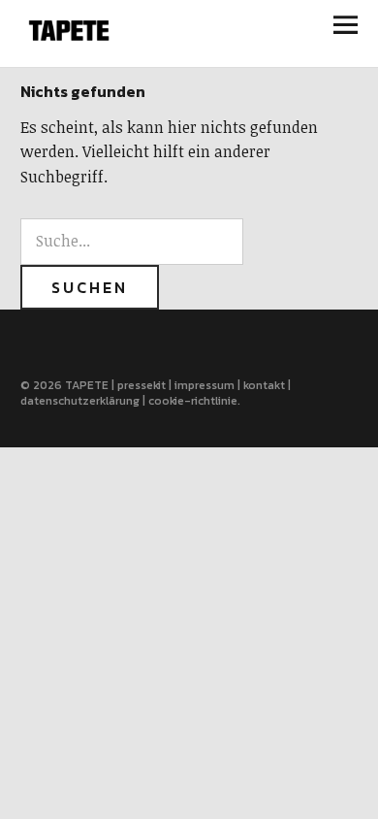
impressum (204, 385)
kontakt (264, 385)
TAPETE (87, 385)
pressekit (141, 385)
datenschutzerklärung (80, 401)
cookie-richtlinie (192, 401)
